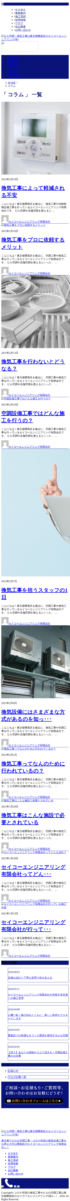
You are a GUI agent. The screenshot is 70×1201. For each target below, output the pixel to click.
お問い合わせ (23, 30)
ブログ (19, 23)
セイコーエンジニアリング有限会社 (29, 221)
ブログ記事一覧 (17, 1077)
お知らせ (13, 1070)
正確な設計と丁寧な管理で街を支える (30, 977)
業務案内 (20, 13)
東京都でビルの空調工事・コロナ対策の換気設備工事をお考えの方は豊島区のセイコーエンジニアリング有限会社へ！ (33, 1144)
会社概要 (20, 26)
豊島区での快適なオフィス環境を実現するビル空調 (38, 1035)
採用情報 (20, 19)
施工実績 (20, 16)
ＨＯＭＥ (20, 9)
